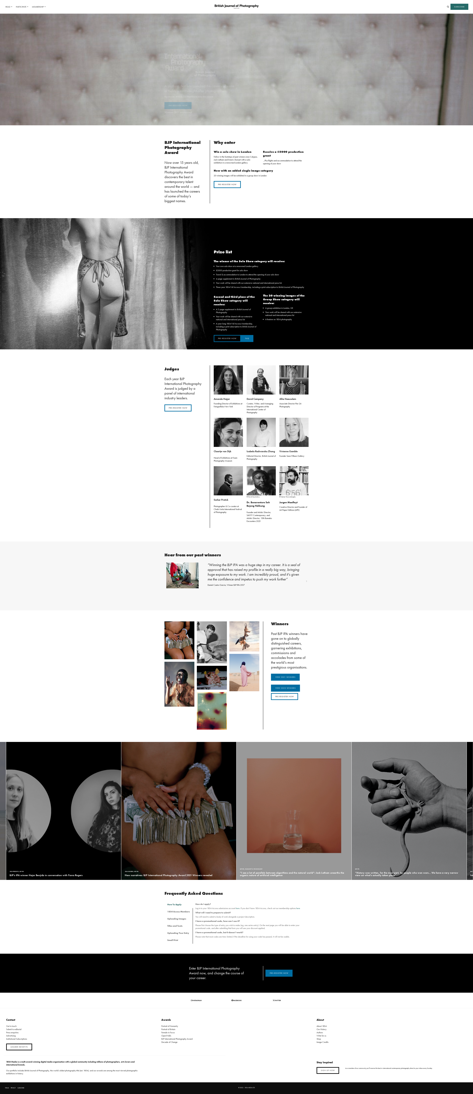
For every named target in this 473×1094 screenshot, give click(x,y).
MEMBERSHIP (38, 6)
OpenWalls (166, 1035)
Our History (321, 1029)
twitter (277, 1000)
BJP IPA (12, 869)
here (238, 908)
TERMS (7, 1088)
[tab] (178, 904)
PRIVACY (13, 1088)
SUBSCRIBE (459, 7)
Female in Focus (168, 1032)
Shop (319, 1038)
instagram (197, 1000)
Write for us (321, 1035)
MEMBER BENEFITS (19, 1047)
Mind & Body (263, 871)
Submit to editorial (13, 1029)
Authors (320, 1032)
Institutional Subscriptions (16, 1038)
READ (8, 6)
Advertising (11, 1035)
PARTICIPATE (21, 6)
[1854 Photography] (236, 6)
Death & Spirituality (251, 871)
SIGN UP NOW (328, 1070)
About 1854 (322, 1026)
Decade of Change (169, 1042)
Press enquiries (12, 1032)
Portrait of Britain (168, 1029)
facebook (237, 1000)
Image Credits (322, 1042)
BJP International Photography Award (177, 1038)
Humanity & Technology (23, 869)
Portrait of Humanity (169, 1026)
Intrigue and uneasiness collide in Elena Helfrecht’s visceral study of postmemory (285, 875)
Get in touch (11, 1026)
